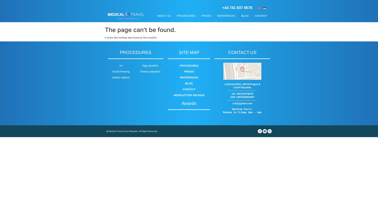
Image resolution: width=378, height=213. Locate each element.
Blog (245, 15)
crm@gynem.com (242, 103)
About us (164, 15)
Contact (261, 15)
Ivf (121, 65)
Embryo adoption (150, 71)
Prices (206, 15)
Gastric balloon (121, 77)
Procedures (186, 15)
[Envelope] (265, 131)
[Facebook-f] (260, 131)
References (226, 15)
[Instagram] (270, 131)
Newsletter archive (189, 95)
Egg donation (150, 65)
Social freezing (121, 71)
